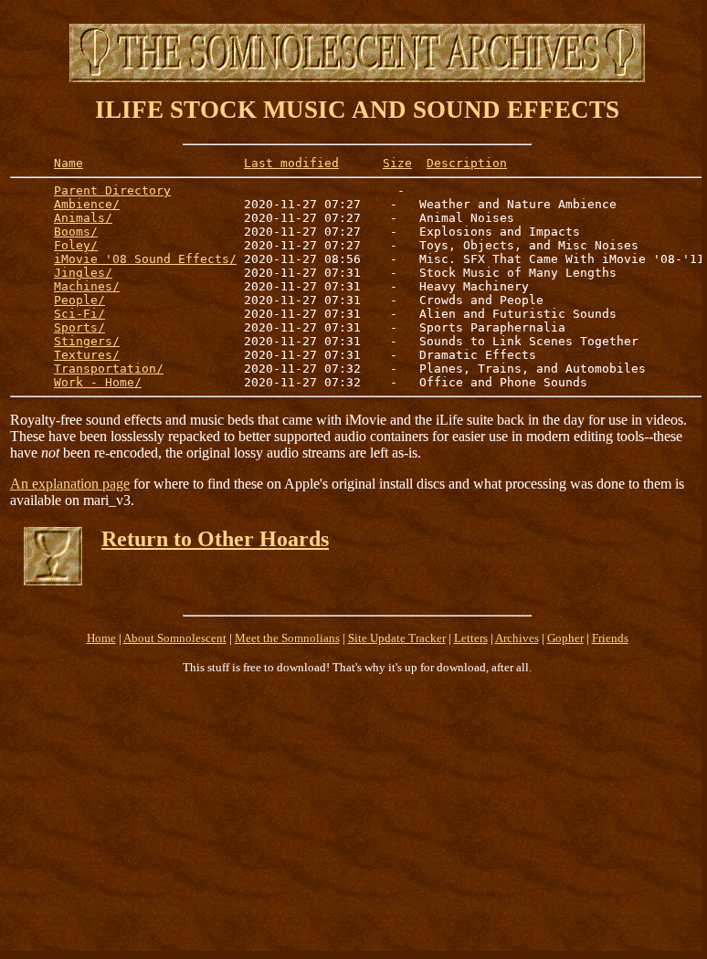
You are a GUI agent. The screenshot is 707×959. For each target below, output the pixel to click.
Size (397, 163)
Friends (610, 638)
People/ (79, 300)
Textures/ (87, 355)
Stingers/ (87, 341)
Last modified (291, 163)
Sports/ (79, 327)
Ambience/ (87, 204)
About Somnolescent (175, 638)
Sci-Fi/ (79, 314)
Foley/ (76, 245)
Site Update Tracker (397, 638)
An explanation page (70, 483)
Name (68, 163)
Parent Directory (112, 190)
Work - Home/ (98, 382)
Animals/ (83, 218)
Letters (471, 638)
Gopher (565, 638)
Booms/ (76, 231)
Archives (517, 638)
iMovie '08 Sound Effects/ (145, 259)
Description (467, 163)
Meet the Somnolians (287, 638)
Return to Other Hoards (215, 539)
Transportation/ (109, 368)
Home (101, 638)
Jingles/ (83, 272)
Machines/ (87, 286)
